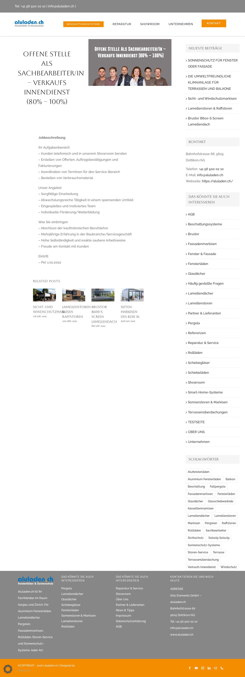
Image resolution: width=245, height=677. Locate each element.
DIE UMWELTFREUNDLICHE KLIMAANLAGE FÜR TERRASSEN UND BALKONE (209, 82)
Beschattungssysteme (205, 224)
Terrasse (218, 552)
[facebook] (189, 668)
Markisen (194, 523)
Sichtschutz (196, 538)
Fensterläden (198, 264)
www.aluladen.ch (181, 634)
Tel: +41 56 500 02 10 (183, 621)
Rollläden (195, 353)
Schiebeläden (198, 372)
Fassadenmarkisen (202, 244)
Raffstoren (229, 523)
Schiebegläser (199, 363)
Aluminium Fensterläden (204, 479)
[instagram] (202, 668)
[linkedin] (209, 668)
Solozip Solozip (219, 538)
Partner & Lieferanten (204, 313)
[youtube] (196, 668)
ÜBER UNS (196, 432)
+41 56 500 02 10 (33, 6)
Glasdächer (196, 273)
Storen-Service (198, 552)
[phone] (222, 668)
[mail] (215, 668)
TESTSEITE (196, 422)
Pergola (194, 323)
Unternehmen (199, 442)
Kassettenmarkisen (200, 508)
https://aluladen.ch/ (217, 181)
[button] (8, 669)
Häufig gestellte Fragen (206, 283)
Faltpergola (217, 486)
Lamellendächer (200, 293)
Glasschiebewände (220, 501)
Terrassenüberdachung (203, 559)
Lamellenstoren (200, 303)
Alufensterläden (198, 472)
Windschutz (229, 567)
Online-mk (24, 670)
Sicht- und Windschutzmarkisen (212, 98)
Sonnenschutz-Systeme (204, 545)
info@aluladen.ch (61, 6)
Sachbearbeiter (216, 530)
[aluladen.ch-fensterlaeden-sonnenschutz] (29, 21)
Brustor (193, 234)
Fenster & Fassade (202, 254)
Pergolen (211, 523)
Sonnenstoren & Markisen (208, 402)
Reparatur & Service (203, 343)
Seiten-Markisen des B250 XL (130, 312)
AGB (191, 214)
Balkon (230, 479)
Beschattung (196, 486)
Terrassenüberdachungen (208, 412)
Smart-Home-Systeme (205, 392)
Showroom (196, 382)
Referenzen (197, 333)
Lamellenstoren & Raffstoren (210, 108)
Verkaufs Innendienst (202, 567)
